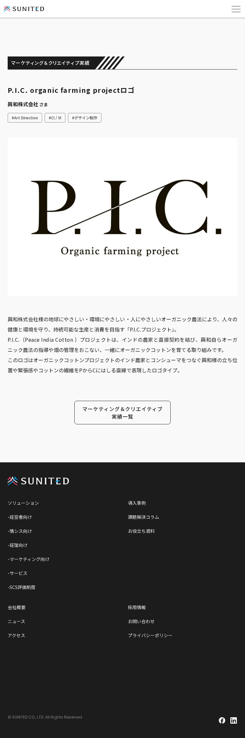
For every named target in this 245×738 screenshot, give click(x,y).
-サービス (17, 573)
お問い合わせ (141, 621)
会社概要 (17, 607)
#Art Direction (25, 117)
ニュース (16, 621)
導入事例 (137, 503)
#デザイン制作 (84, 117)
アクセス (16, 635)
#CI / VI (55, 117)
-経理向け (17, 545)
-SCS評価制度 (21, 587)
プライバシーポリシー (150, 635)
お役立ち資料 (141, 531)
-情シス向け (20, 531)
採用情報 (137, 607)
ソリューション (23, 503)
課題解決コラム (143, 517)
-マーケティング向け (28, 559)
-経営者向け (20, 517)
